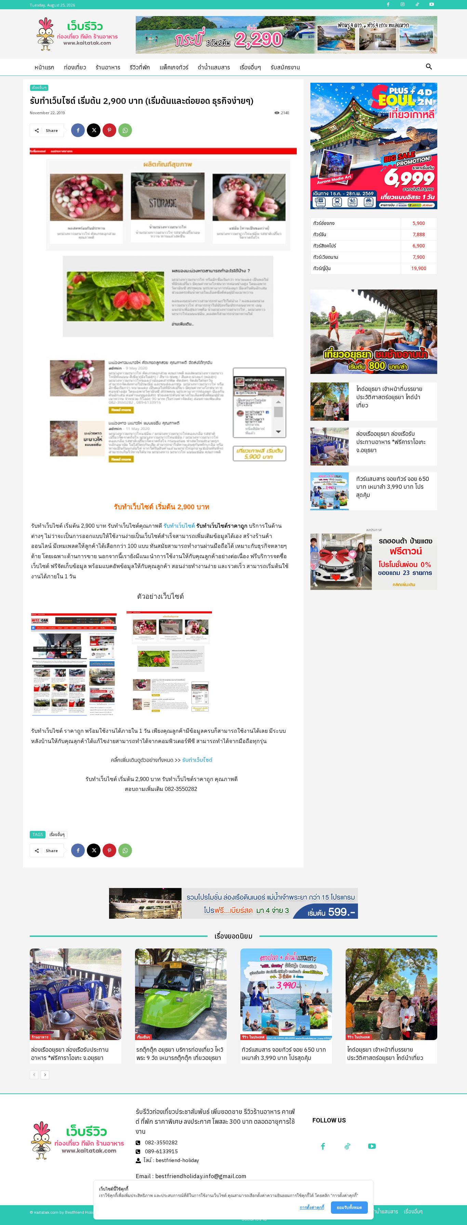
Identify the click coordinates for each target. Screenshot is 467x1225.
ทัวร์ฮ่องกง (324, 223)
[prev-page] (34, 1075)
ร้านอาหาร (40, 1037)
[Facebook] (78, 130)
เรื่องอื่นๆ (39, 88)
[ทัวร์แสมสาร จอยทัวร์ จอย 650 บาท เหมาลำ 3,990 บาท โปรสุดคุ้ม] (329, 491)
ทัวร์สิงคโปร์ (324, 246)
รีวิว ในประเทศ (253, 1037)
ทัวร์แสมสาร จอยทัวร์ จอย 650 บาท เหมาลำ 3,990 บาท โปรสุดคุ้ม (392, 487)
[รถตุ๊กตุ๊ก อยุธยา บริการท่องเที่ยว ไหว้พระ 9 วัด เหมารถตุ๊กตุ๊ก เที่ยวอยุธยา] (181, 994)
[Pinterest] (109, 130)
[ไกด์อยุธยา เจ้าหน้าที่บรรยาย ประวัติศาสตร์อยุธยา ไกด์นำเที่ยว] (329, 401)
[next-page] (45, 1075)
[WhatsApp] (125, 130)
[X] (94, 130)
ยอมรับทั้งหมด (349, 1207)
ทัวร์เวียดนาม (325, 257)
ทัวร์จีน (319, 234)
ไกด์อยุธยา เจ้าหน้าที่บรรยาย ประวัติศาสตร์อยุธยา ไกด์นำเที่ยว (389, 397)
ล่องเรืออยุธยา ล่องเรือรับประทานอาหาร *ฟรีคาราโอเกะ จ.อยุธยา (391, 442)
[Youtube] (372, 1146)
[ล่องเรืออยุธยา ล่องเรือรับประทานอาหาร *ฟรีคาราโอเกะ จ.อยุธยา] (329, 447)
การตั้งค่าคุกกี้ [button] (312, 1207)
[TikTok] (347, 1146)
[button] (429, 67)
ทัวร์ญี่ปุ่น (322, 268)
